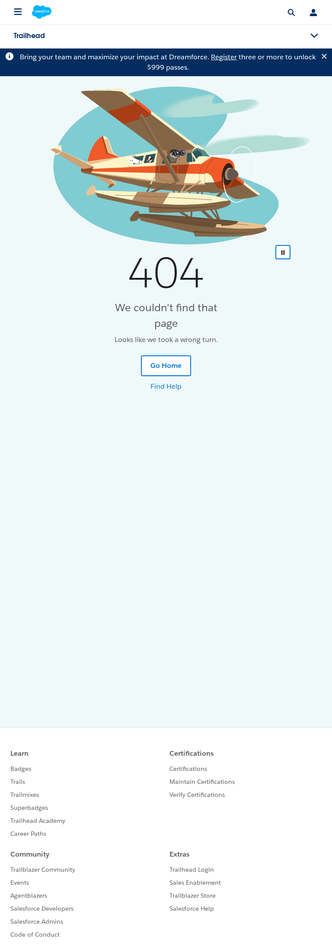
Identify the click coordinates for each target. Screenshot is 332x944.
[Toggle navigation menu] (314, 35)
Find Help (166, 386)
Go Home (166, 365)
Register (224, 56)
